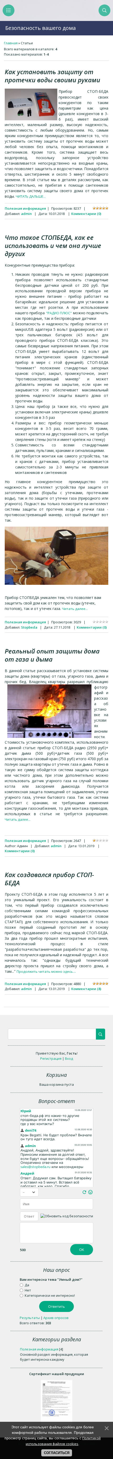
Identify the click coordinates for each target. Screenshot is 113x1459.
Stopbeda (29, 627)
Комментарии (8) (86, 988)
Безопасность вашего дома (40, 27)
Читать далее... (75, 608)
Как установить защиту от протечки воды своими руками (52, 75)
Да (27, 1285)
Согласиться (56, 1453)
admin (26, 213)
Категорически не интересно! (50, 1295)
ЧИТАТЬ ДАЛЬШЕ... (31, 196)
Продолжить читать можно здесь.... (46, 971)
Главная (11, 43)
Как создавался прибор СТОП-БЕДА (49, 878)
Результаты (30, 1317)
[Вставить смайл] (90, 1193)
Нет (28, 1290)
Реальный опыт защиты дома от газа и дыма (52, 655)
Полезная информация (25, 208)
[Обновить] (84, 1193)
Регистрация (50, 1058)
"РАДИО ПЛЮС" (59, 313)
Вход (69, 1058)
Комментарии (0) (86, 213)
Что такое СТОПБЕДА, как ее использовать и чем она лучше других (53, 245)
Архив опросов (56, 1317)
